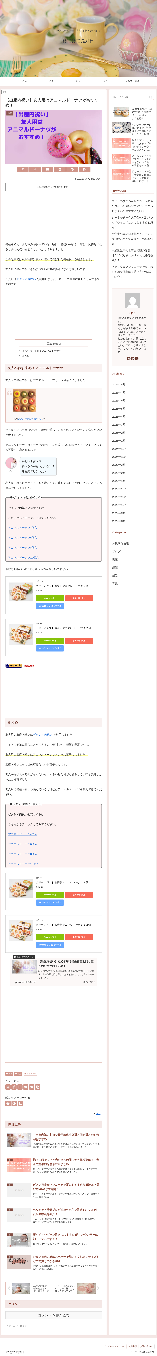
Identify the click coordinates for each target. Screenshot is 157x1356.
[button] (84, 169)
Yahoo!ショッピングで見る (50, 606)
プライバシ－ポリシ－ (114, 1346)
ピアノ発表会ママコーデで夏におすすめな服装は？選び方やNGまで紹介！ (132, 271)
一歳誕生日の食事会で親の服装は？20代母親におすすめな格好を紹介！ (132, 255)
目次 (49, 343)
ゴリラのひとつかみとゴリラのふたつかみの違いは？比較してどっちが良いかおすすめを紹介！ (132, 206)
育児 (19, 1074)
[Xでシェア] (23, 169)
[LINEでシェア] (72, 169)
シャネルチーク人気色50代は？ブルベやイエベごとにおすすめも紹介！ (132, 222)
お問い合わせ (146, 1346)
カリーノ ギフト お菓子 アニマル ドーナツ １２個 (63, 628)
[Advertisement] (53, 215)
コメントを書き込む (53, 1315)
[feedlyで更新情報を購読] (14, 1103)
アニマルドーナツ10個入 (23, 557)
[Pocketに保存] (60, 169)
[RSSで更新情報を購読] (20, 1103)
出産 (10, 1074)
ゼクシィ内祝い (26, 279)
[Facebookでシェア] (35, 169)
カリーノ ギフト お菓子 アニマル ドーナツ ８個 (62, 586)
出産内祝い (31, 1074)
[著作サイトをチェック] (8, 1103)
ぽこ (133, 313)
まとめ (25, 355)
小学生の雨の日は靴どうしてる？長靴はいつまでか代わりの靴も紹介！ (132, 238)
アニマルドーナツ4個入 (22, 527)
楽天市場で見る (79, 598)
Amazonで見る (50, 598)
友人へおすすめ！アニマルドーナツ (41, 350)
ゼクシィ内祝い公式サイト (30, 419)
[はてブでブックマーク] (47, 169)
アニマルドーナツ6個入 (22, 537)
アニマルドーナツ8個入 (22, 547)
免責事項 (132, 1346)
